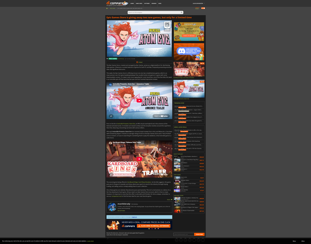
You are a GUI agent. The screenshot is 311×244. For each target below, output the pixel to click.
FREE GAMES (113, 59)
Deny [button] (294, 241)
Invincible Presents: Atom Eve (126, 124)
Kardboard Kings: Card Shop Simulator (139, 182)
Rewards (154, 3)
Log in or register (198, 3)
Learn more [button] (90, 241)
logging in (134, 217)
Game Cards (139, 3)
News (159, 3)
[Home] (106, 8)
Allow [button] (303, 241)
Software (147, 3)
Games (132, 3)
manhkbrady (121, 58)
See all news (121, 211)
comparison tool (117, 196)
